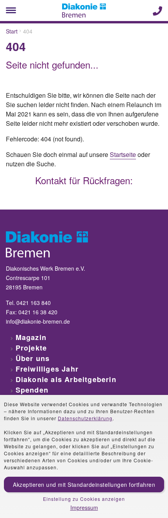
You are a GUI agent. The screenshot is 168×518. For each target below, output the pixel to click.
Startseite (123, 154)
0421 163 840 (33, 303)
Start (12, 31)
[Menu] (11, 10)
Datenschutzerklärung (85, 418)
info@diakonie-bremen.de (38, 321)
